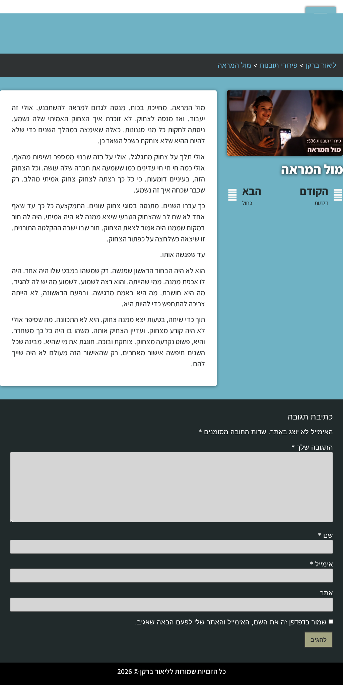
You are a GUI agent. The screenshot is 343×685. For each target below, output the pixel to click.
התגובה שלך (312, 447)
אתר (326, 593)
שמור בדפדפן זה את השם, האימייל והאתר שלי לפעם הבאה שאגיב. (231, 622)
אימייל (321, 564)
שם (325, 535)
